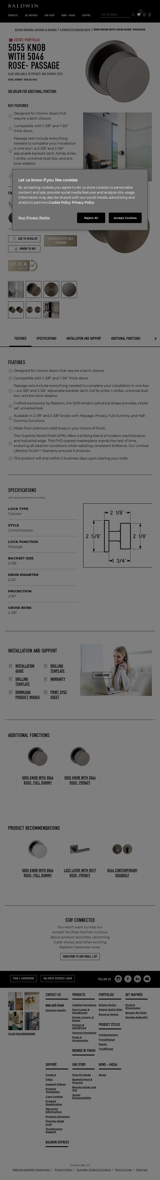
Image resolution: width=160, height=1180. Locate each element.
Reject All (91, 218)
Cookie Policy (60, 202)
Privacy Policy (83, 202)
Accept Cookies (125, 218)
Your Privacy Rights (34, 218)
